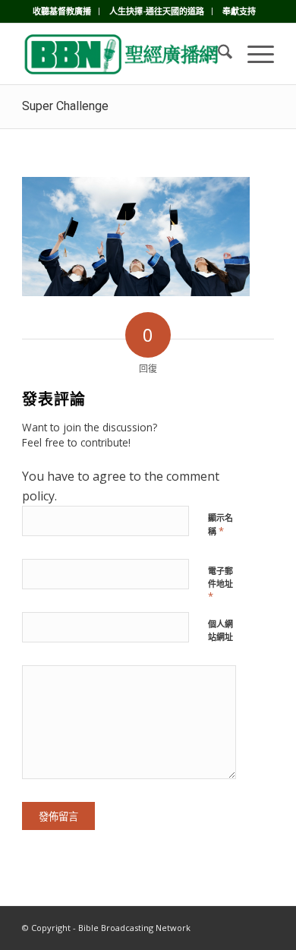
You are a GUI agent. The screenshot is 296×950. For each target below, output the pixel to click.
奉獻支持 (239, 11)
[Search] (217, 54)
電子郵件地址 (220, 584)
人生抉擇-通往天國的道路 (156, 11)
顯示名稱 (220, 525)
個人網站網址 (220, 630)
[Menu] (253, 54)
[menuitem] (62, 11)
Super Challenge (65, 106)
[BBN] (122, 54)
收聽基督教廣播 (62, 11)
